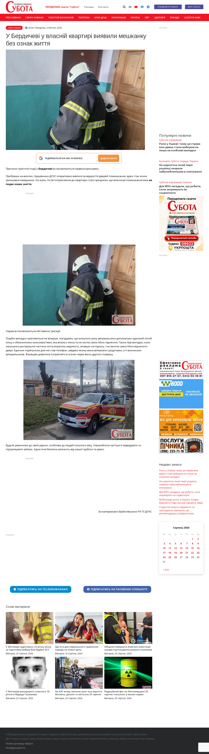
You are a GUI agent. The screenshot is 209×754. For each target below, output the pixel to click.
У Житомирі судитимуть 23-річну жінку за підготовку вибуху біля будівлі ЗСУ (28, 648)
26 (175, 557)
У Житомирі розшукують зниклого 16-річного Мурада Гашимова (28, 693)
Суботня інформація (170, 139)
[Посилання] (19, 7)
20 (181, 552)
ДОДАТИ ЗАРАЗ (109, 158)
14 (186, 548)
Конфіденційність (16, 747)
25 (169, 557)
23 (198, 552)
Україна (194, 161)
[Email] (130, 7)
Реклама (88, 6)
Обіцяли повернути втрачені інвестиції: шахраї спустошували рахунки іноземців (128, 648)
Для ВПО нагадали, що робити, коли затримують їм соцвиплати (180, 189)
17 (164, 552)
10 (164, 548)
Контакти (103, 6)
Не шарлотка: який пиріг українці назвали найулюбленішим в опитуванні (180, 168)
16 (198, 548)
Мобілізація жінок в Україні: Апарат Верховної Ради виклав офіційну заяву (181, 501)
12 (175, 548)
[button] (124, 7)
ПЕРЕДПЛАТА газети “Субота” (62, 6)
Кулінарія (164, 161)
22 (192, 552)
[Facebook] (142, 7)
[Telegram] (148, 7)
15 (192, 548)
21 (186, 552)
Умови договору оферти (19, 743)
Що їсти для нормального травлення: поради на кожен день (77, 648)
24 (164, 557)
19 (175, 552)
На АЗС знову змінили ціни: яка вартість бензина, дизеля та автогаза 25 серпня (78, 693)
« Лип (166, 569)
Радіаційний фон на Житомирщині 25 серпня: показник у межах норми (126, 693)
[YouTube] (136, 7)
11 (169, 548)
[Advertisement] (78, 217)
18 (169, 552)
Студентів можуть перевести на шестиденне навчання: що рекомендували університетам (176, 510)
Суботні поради (179, 161)
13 (181, 548)
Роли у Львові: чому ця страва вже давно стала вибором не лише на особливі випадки (179, 147)
